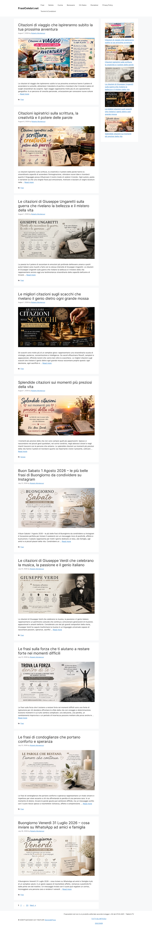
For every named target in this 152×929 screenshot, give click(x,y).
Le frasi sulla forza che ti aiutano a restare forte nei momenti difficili (53, 651)
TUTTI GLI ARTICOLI (98, 919)
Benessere (71, 5)
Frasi (42, 5)
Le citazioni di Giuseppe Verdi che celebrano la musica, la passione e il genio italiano (56, 562)
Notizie (51, 5)
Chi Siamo (82, 5)
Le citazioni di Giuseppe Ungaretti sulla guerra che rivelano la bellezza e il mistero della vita (53, 205)
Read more (24, 94)
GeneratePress (50, 920)
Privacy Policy (107, 5)
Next (33, 905)
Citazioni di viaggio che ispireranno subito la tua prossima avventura (55, 27)
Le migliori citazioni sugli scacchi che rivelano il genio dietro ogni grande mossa (53, 296)
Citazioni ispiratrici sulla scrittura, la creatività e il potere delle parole (48, 115)
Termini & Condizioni (48, 11)
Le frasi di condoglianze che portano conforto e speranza (49, 739)
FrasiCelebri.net (28, 8)
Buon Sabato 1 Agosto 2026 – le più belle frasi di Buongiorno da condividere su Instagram (53, 474)
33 (27, 905)
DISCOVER (99, 923)
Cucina (60, 5)
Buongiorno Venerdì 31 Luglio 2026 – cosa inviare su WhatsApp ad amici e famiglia (54, 825)
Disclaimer (94, 5)
